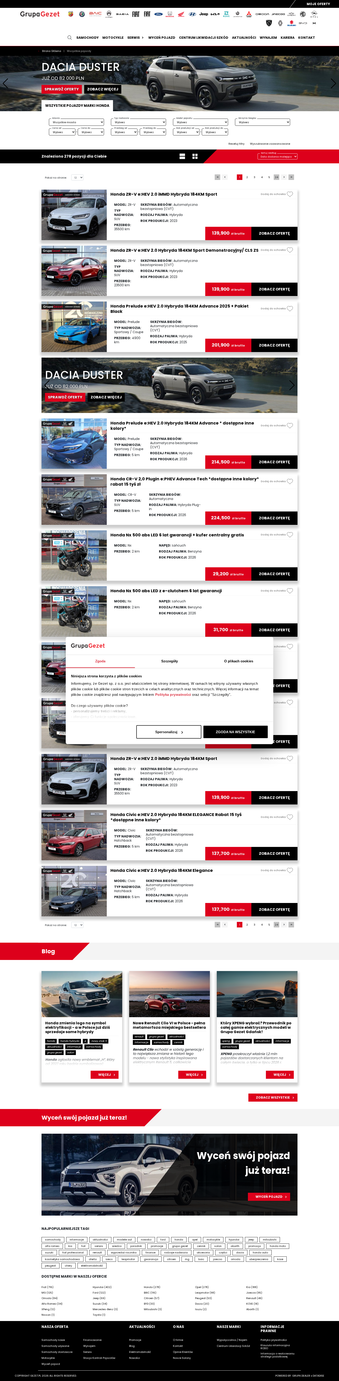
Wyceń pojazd (161, 37)
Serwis (133, 37)
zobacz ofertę (274, 233)
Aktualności (244, 37)
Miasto (56, 118)
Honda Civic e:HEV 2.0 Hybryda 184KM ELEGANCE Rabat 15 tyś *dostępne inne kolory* (176, 817)
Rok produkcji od (185, 127)
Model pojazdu (184, 118)
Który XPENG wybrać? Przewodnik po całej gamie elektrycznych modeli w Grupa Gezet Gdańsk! (255, 1027)
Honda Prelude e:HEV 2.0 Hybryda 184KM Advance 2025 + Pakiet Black (179, 308)
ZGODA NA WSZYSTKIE (235, 732)
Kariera (287, 37)
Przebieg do (149, 127)
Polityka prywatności (173, 694)
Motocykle (113, 37)
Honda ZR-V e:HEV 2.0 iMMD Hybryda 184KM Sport (163, 194)
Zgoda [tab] (100, 661)
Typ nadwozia (121, 118)
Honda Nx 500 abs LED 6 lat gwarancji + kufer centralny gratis (177, 535)
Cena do (85, 127)
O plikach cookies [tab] (238, 661)
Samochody (87, 37)
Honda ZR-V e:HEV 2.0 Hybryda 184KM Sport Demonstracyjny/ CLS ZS (184, 250)
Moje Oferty (318, 4)
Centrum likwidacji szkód (203, 37)
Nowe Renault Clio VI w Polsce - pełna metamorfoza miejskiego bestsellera (169, 1025)
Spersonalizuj (166, 732)
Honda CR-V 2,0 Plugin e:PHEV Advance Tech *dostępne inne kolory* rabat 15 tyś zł (184, 481)
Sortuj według (268, 152)
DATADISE (318, 1376)
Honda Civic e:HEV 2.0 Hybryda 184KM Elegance (161, 870)
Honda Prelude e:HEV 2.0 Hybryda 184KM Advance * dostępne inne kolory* (182, 425)
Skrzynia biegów (247, 118)
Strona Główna (52, 51)
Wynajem (268, 37)
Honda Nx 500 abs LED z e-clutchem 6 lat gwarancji (166, 590)
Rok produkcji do (214, 127)
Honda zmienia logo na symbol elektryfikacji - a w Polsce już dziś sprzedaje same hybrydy (77, 1027)
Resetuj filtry (236, 144)
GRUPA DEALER (301, 1376)
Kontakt (306, 37)
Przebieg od (120, 127)
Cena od (56, 127)
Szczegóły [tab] (169, 661)
